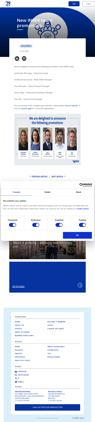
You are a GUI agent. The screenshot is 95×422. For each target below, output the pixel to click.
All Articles (18, 286)
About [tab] (78, 192)
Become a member (57, 322)
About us (19, 325)
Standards (53, 350)
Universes (20, 357)
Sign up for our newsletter (47, 407)
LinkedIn (22, 371)
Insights (19, 350)
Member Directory (24, 336)
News (17, 347)
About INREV (26, 46)
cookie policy (83, 209)
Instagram (23, 375)
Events (18, 329)
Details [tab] (48, 192)
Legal (50, 325)
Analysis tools (22, 360)
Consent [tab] (16, 192)
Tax (49, 353)
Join (74, 4)
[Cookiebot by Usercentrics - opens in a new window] (81, 185)
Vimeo (21, 382)
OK (77, 235)
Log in (88, 4)
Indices (18, 353)
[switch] (35, 225)
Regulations (54, 357)
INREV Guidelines (56, 347)
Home (17, 322)
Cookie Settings (56, 329)
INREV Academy (22, 332)
